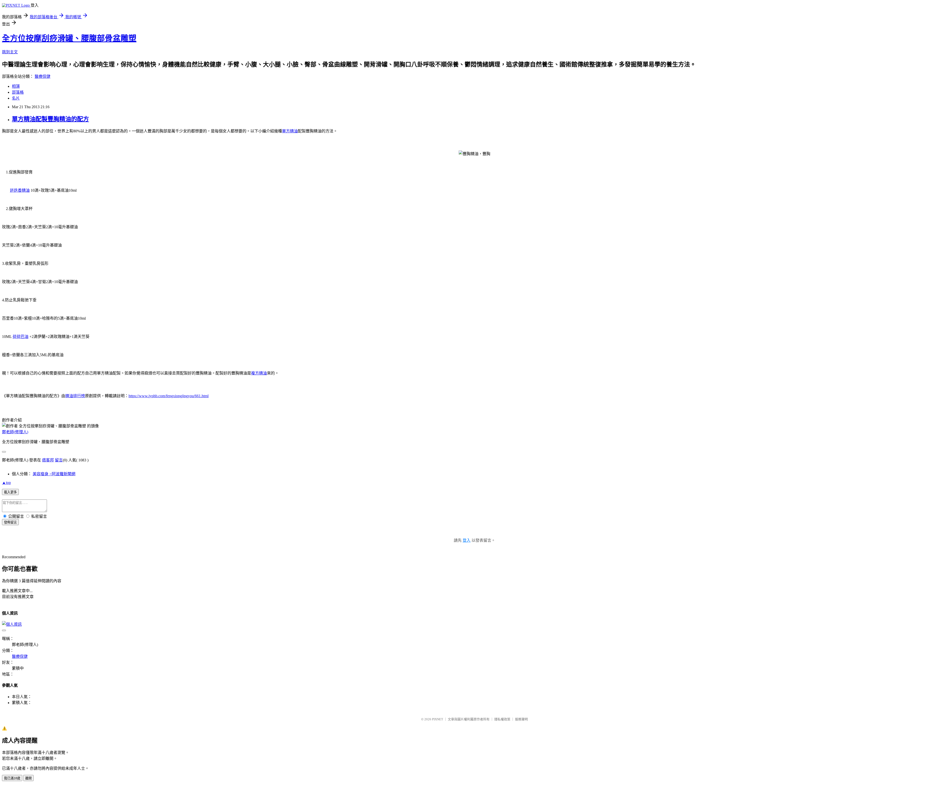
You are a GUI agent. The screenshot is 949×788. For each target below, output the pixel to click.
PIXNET (437, 719)
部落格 (18, 92)
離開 (28, 778)
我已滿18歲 (12, 778)
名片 (16, 98)
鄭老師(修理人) (15, 432)
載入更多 (10, 492)
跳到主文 (10, 52)
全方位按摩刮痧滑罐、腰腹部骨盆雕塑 (69, 38)
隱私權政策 (502, 719)
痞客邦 (48, 460)
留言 (59, 460)
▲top (6, 482)
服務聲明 (521, 719)
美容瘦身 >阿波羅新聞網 (54, 474)
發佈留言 (10, 522)
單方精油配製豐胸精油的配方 (50, 119)
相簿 (16, 86)
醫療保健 (42, 76)
